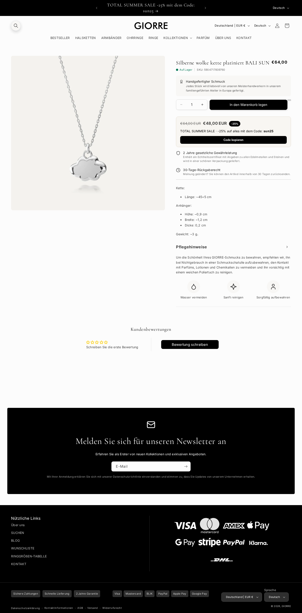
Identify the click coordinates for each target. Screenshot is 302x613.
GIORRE (286, 606)
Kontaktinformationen (58, 607)
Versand (92, 607)
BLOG (15, 540)
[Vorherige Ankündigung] (96, 8)
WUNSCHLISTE (22, 548)
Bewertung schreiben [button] (190, 344)
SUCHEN (17, 533)
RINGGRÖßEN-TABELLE (29, 556)
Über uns (18, 525)
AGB (80, 607)
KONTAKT (18, 564)
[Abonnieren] (186, 466)
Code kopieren (233, 140)
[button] (16, 26)
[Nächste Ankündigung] (205, 8)
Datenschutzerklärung (25, 608)
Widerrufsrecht (112, 607)
